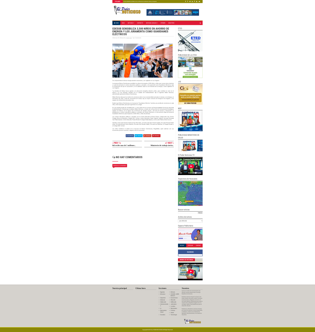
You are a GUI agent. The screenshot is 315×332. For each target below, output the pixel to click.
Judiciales (174, 304)
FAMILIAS (163, 302)
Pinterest (157, 135)
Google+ (148, 135)
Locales (173, 306)
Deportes (163, 298)
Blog (123, 23)
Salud (172, 312)
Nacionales (174, 308)
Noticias (130, 23)
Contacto (140, 23)
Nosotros (171, 23)
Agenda (162, 292)
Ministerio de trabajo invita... (162, 145)
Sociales (162, 314)
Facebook (130, 135)
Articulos (162, 294)
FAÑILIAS (173, 302)
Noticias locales (151, 23)
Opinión (163, 23)
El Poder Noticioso (157, 329)
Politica (173, 310)
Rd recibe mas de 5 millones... (124, 145)
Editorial (162, 300)
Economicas (174, 298)
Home (117, 23)
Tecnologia (174, 314)
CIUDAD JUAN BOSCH (175, 294)
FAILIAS (173, 300)
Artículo (173, 292)
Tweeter (139, 135)
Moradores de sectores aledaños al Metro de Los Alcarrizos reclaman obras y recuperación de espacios (139, 1)
